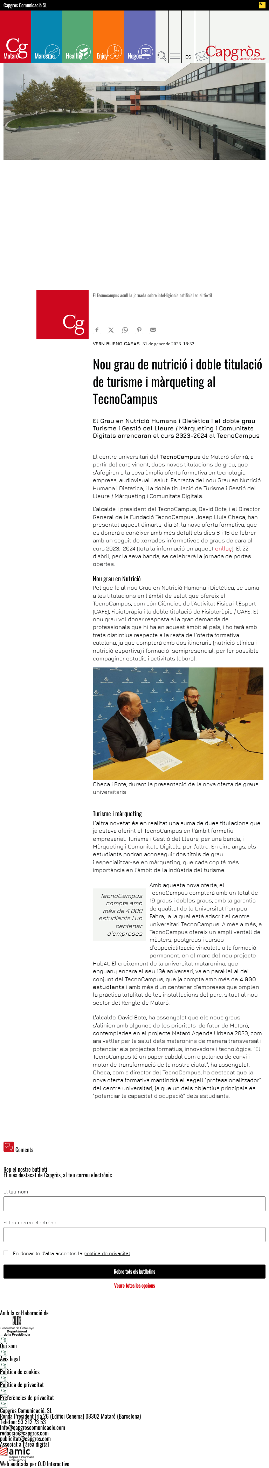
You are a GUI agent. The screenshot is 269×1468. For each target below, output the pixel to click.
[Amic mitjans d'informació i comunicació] (134, 1454)
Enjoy (102, 55)
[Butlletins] (202, 37)
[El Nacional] (262, 5)
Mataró (11, 55)
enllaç (223, 548)
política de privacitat (107, 1253)
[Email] (153, 330)
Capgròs (235, 53)
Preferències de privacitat (27, 1397)
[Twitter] (111, 330)
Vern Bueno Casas (116, 343)
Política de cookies (20, 1371)
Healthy (74, 55)
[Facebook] (97, 330)
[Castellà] (188, 37)
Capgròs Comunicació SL (25, 5)
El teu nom (16, 1192)
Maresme (45, 55)
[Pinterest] (139, 330)
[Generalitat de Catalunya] (134, 1326)
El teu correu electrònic (30, 1222)
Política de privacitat (22, 1384)
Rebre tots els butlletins (134, 1271)
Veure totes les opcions (134, 1285)
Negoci (135, 55)
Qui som (8, 1346)
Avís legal (10, 1359)
